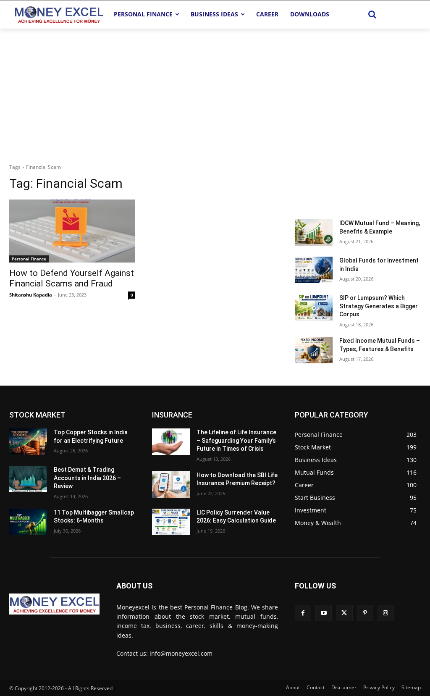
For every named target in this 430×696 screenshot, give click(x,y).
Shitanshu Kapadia (30, 295)
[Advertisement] (215, 91)
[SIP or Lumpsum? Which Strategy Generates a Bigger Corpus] (314, 307)
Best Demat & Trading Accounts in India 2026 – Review (87, 477)
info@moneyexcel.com (180, 653)
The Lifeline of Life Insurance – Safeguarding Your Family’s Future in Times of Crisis (236, 440)
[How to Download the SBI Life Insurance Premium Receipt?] (171, 484)
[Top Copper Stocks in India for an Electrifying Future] (28, 441)
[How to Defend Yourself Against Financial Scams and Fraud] (72, 231)
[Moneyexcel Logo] (58, 14)
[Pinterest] (365, 613)
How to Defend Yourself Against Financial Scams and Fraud (71, 278)
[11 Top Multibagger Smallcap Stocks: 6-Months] (28, 522)
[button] (372, 14)
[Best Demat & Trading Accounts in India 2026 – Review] (28, 479)
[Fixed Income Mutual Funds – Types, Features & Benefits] (314, 350)
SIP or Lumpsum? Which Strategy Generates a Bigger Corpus (378, 306)
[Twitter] (344, 613)
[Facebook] (303, 613)
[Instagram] (386, 613)
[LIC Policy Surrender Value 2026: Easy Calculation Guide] (171, 522)
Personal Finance (29, 259)
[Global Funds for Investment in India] (314, 270)
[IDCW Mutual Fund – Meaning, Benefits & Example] (314, 232)
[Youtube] (323, 613)
